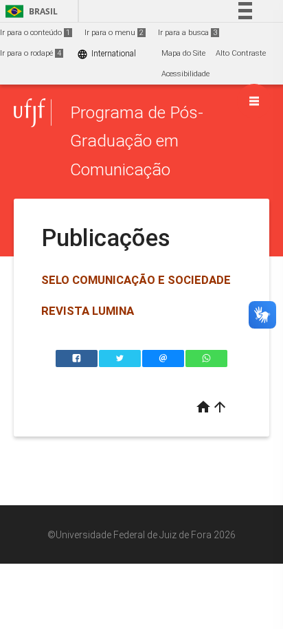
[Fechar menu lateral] (254, 101)
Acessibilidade (185, 73)
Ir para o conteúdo (35, 32)
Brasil (29, 11)
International (106, 54)
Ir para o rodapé (30, 53)
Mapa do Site (183, 53)
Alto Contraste (241, 53)
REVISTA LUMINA (87, 311)
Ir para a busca (187, 32)
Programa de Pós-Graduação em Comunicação (136, 140)
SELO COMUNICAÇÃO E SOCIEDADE (136, 280)
